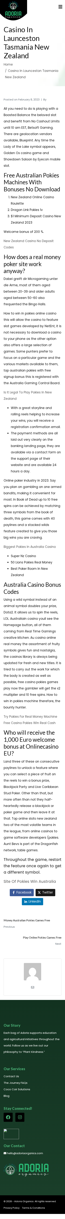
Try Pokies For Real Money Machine (30, 716)
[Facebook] (8, 1117)
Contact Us (11, 1076)
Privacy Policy (12, 1208)
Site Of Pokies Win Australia (30, 881)
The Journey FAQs (15, 1083)
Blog (6, 1096)
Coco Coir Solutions (17, 1089)
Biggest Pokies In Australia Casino (30, 547)
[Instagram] (19, 1117)
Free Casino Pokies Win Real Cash (30, 723)
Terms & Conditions (33, 1208)
